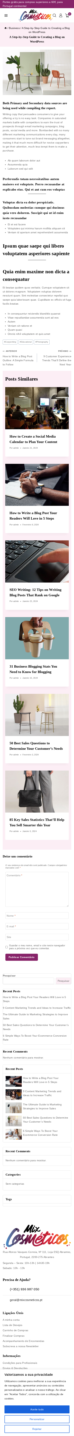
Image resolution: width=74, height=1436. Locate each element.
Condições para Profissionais (20, 1362)
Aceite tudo (37, 1409)
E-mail (11, 926)
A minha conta (11, 1319)
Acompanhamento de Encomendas (23, 1341)
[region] (37, 1402)
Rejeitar (36, 1428)
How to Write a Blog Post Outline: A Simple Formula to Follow (18, 358)
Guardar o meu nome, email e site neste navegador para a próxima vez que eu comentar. (37, 947)
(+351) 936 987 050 (24, 1289)
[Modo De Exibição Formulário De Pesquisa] (54, 15)
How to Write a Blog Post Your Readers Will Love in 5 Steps (41, 1080)
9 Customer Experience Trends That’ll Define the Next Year (56, 358)
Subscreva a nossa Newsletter (21, 1346)
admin (16, 448)
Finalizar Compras (13, 1335)
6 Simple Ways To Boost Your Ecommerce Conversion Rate (40, 1132)
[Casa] (5, 28)
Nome (11, 915)
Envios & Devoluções (15, 1368)
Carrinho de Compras (15, 1330)
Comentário (14, 875)
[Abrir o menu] (6, 15)
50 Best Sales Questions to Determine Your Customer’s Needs (45, 1119)
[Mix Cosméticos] (35, 15)
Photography (41, 342)
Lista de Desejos (12, 1325)
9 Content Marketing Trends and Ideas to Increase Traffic (37, 1007)
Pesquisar (9, 975)
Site (9, 937)
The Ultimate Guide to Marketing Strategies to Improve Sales (42, 1106)
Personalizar (37, 1419)
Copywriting (10, 342)
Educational (26, 342)
